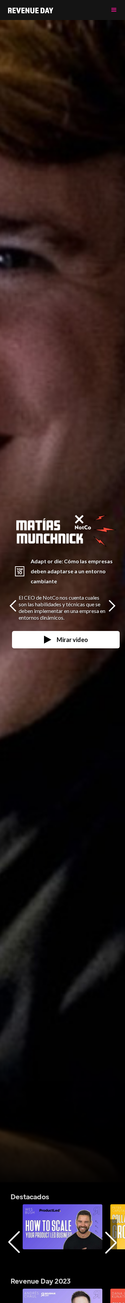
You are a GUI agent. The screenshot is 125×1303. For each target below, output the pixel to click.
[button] (114, 10)
